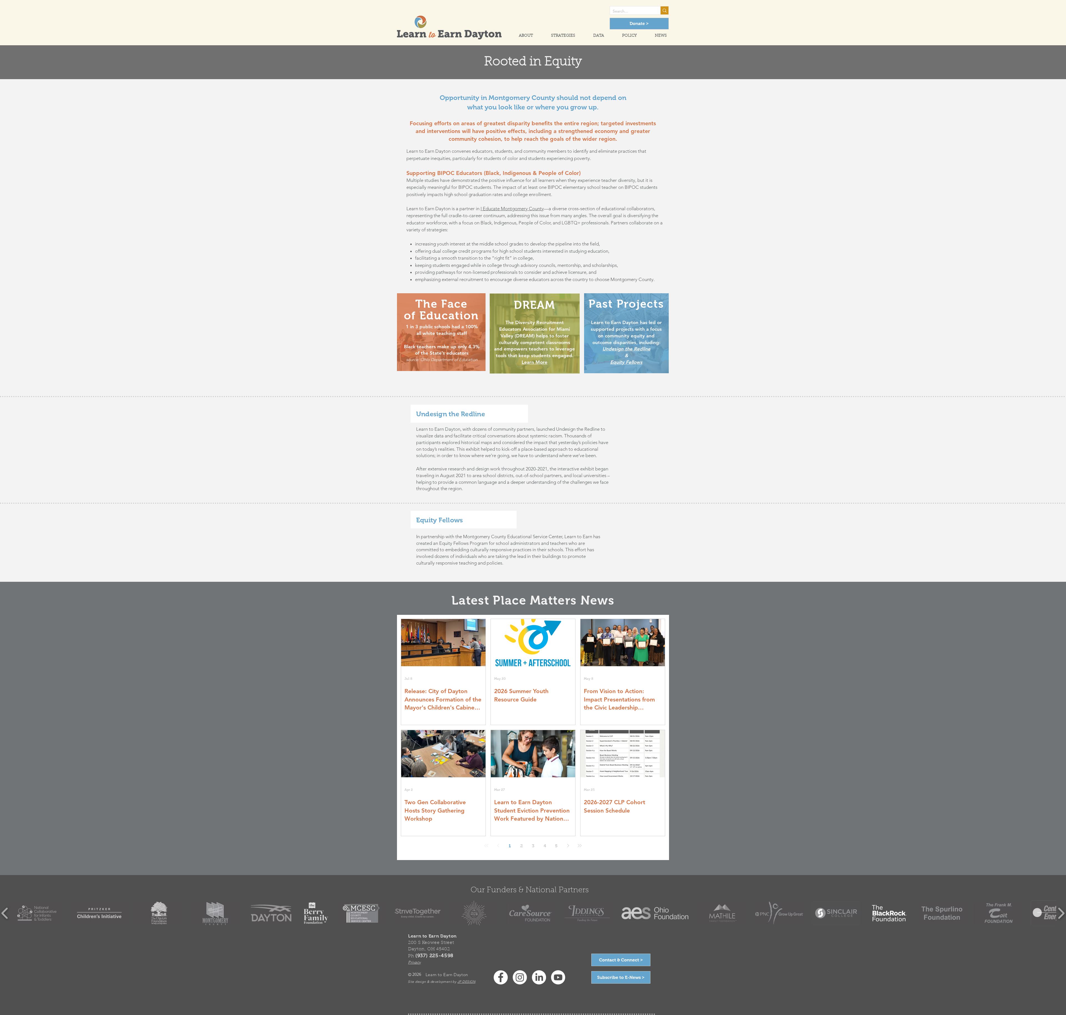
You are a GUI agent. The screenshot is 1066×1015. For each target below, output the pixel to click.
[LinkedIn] (539, 977)
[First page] (486, 846)
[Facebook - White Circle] (501, 977)
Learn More (534, 362)
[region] (441, 332)
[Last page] (580, 846)
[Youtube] (558, 977)
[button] (521, 36)
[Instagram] (520, 977)
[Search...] (664, 10)
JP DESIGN (466, 981)
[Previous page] (498, 846)
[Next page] (568, 846)
